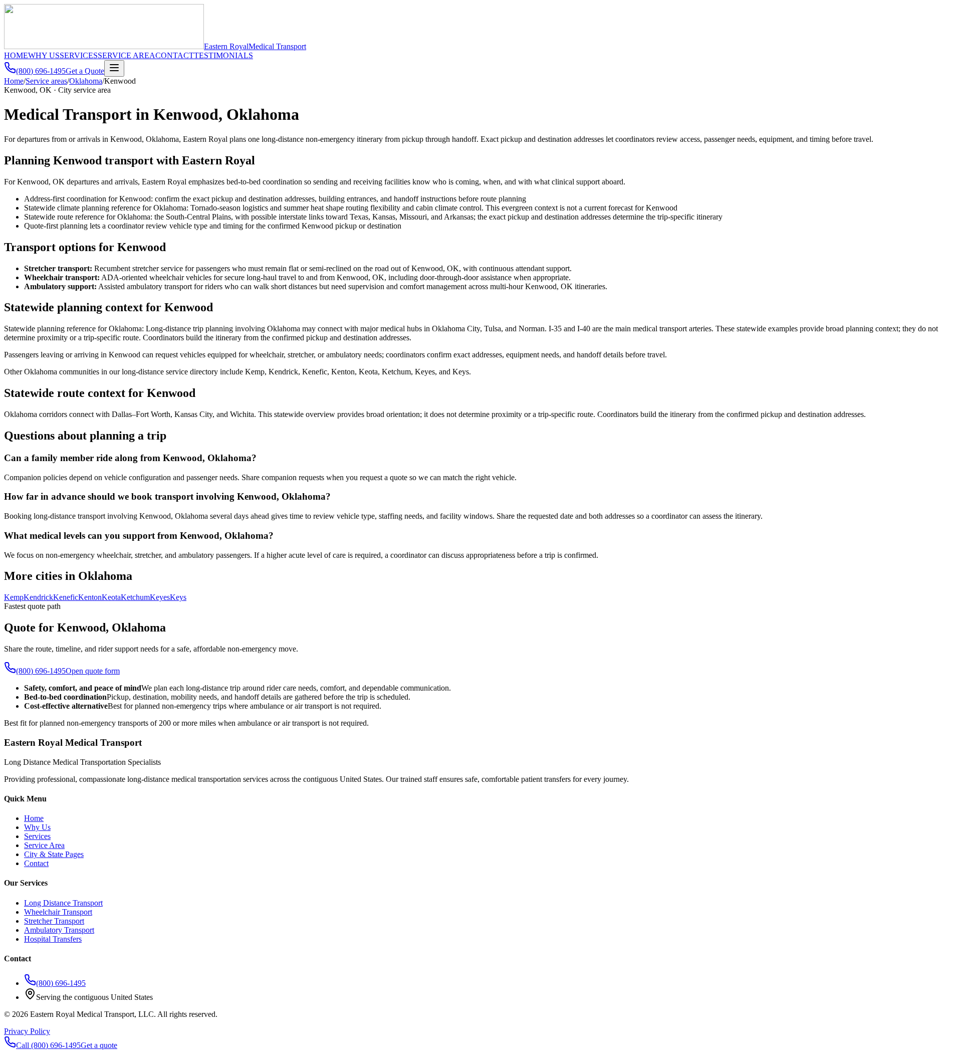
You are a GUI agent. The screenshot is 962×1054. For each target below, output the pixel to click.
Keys (178, 597)
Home (14, 81)
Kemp (14, 597)
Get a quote (99, 1045)
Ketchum (135, 597)
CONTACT (174, 55)
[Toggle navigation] (114, 68)
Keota (111, 597)
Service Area (44, 845)
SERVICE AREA (126, 55)
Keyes (160, 597)
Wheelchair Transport (58, 912)
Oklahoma (85, 81)
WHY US (44, 55)
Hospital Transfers (53, 939)
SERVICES (79, 55)
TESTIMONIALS (223, 55)
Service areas (46, 81)
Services (37, 836)
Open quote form (93, 671)
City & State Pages (54, 854)
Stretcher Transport (54, 921)
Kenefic (65, 597)
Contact (36, 863)
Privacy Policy (27, 1031)
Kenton (90, 597)
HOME (16, 55)
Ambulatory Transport (59, 930)
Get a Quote (85, 71)
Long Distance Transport (63, 903)
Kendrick (38, 597)
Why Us (37, 827)
